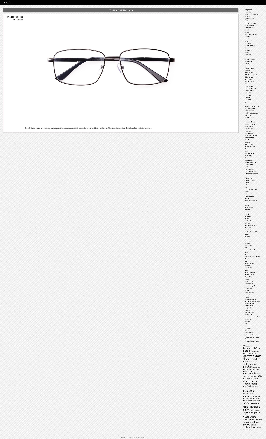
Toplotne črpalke (250, 292)
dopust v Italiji (252, 353)
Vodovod (247, 310)
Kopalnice (248, 131)
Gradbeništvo (249, 93)
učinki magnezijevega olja (249, 415)
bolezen (247, 348)
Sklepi (246, 259)
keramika (248, 367)
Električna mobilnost (251, 75)
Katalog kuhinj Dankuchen (252, 113)
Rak (246, 239)
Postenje (247, 218)
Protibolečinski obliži (251, 232)
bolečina (256, 348)
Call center (248, 43)
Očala (246, 176)
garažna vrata (252, 356)
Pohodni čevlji (249, 207)
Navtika (247, 167)
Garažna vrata (249, 86)
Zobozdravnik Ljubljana (252, 335)
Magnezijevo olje (250, 147)
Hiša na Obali (248, 99)
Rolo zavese (248, 245)
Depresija (247, 63)
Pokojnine (247, 209)
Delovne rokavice (250, 59)
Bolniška (247, 37)
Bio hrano (247, 32)
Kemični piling (249, 117)
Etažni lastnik (248, 79)
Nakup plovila (249, 164)
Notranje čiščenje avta (251, 173)
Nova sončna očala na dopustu (14, 17)
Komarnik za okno (250, 129)
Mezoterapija (248, 155)
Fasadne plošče (249, 81)
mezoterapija (250, 373)
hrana (246, 361)
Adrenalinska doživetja (251, 14)
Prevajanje (248, 227)
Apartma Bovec (249, 19)
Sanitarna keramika (250, 250)
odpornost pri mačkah (250, 385)
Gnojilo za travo (249, 90)
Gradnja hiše (249, 359)
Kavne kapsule (249, 115)
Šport (246, 270)
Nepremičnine (249, 169)
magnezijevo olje (247, 369)
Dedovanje (248, 54)
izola (245, 364)
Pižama (247, 205)
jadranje (253, 364)
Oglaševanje (248, 178)
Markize (247, 151)
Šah (246, 247)
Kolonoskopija (249, 126)
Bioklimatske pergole (251, 34)
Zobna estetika (249, 332)
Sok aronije (248, 265)
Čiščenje (247, 48)
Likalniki (247, 140)
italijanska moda (253, 362)
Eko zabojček (249, 72)
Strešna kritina (249, 277)
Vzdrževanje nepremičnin (252, 317)
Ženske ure (248, 328)
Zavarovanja (248, 326)
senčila (248, 403)
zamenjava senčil (247, 422)
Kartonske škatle (249, 111)
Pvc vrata (247, 236)
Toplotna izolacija (254, 410)
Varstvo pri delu (249, 305)
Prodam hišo (248, 230)
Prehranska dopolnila (251, 225)
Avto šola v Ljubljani (250, 23)
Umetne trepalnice (250, 303)
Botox (246, 39)
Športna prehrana (250, 272)
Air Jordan (248, 16)
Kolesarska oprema (250, 124)
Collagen (247, 52)
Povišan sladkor (249, 221)
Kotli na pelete (249, 133)
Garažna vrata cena (250, 88)
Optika (246, 185)
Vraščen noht (248, 314)
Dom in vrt (248, 66)
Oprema (247, 182)
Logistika (247, 142)
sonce (256, 403)
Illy (245, 104)
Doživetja (247, 70)
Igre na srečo (248, 102)
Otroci (246, 191)
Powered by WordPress (128, 437)
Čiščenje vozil (249, 50)
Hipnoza (247, 97)
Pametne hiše (249, 198)
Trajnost (247, 295)
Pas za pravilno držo (251, 200)
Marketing (248, 149)
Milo (246, 158)
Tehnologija (248, 288)
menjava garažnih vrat (248, 371)
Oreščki (247, 187)
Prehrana (247, 223)
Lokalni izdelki (249, 144)
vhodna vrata (249, 417)
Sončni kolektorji (249, 268)
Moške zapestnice (250, 162)
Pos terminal (248, 212)
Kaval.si (8, 2)
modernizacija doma (252, 376)
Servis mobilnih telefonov (252, 256)
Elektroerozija (249, 77)
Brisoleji (247, 41)
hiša (258, 359)
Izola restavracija (250, 108)
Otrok (246, 194)
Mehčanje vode (249, 153)
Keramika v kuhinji (250, 122)
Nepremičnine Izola (250, 171)
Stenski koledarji (249, 274)
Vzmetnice (248, 319)
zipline (252, 424)
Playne (143, 437)
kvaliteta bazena (257, 367)
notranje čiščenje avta (250, 379)
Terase (247, 290)
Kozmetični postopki (251, 135)
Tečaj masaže (249, 283)
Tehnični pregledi (250, 286)
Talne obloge (249, 281)
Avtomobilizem (249, 25)
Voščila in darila (249, 312)
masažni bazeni (256, 369)
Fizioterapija (248, 84)
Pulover (247, 234)
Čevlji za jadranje (250, 45)
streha (247, 406)
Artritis (246, 21)
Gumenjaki (248, 95)
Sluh (246, 261)
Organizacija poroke (251, 189)
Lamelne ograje (249, 137)
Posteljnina (248, 216)
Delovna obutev (249, 57)
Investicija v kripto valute (252, 106)
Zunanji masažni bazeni (252, 341)
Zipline (247, 330)
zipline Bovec (250, 427)
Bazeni (247, 30)
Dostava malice (249, 68)
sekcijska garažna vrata (254, 400)
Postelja (247, 214)
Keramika (247, 120)
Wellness (247, 321)
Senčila (247, 252)
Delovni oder (248, 61)
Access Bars (248, 12)
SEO (246, 254)
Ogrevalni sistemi (250, 180)
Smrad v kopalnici (250, 263)
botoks (246, 351)
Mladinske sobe (249, 160)
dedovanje (253, 351)
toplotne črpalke (251, 412)
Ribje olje (247, 243)
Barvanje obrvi (249, 27)
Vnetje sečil (248, 308)
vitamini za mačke (252, 419)
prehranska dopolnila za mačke (249, 393)
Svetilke (247, 279)
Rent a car (248, 241)
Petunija (247, 203)
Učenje (247, 297)
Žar (246, 323)
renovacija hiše (253, 398)
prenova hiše (254, 396)
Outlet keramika (249, 196)
